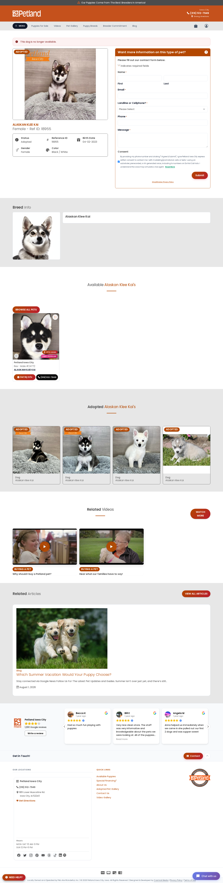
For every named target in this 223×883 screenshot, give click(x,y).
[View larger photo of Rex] (55, 317)
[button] (64, 726)
